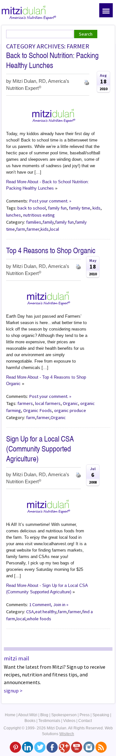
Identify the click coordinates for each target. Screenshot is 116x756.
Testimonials (49, 720)
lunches (13, 215)
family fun (57, 208)
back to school (31, 208)
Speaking (100, 715)
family (48, 222)
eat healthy (45, 611)
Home (10, 715)
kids (96, 208)
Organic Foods (37, 410)
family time (79, 208)
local (54, 229)
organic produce (70, 410)
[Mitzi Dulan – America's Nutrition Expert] (29, 12)
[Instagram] (88, 747)
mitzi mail (16, 658)
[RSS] (101, 747)
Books (29, 720)
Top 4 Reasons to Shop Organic (50, 250)
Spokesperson (64, 715)
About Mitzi (27, 715)
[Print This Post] (86, 81)
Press (85, 715)
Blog (44, 715)
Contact (85, 720)
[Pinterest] (15, 747)
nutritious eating (39, 215)
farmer (32, 229)
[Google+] (64, 747)
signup (11, 690)
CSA (30, 611)
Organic (70, 403)
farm (20, 229)
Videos (69, 720)
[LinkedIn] (27, 747)
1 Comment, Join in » (48, 604)
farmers (25, 403)
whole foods (39, 619)
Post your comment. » (50, 201)
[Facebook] (52, 747)
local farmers (48, 403)
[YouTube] (76, 747)
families (33, 222)
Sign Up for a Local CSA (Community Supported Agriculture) (40, 448)
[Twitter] (39, 747)
